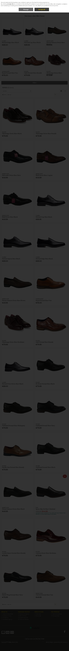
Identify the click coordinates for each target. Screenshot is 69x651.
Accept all (41, 9)
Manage (26, 9)
